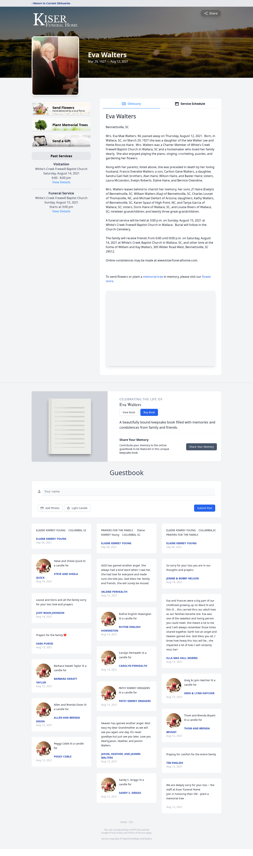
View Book (129, 412)
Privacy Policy (116, 832)
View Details (61, 182)
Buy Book (149, 412)
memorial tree (153, 277)
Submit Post (204, 508)
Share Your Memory (201, 446)
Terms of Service (136, 832)
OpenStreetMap (130, 838)
